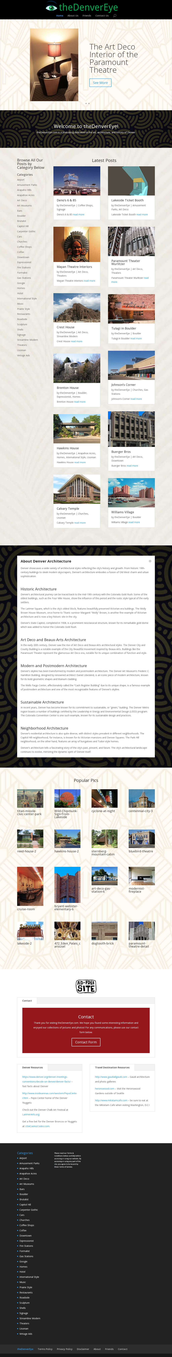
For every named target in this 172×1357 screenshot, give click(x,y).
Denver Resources (32, 1067)
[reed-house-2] (30, 847)
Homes (21, 288)
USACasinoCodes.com (37, 1126)
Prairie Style (23, 308)
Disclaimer (83, 1349)
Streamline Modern (27, 339)
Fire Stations (24, 267)
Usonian (21, 350)
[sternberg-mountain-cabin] (105, 847)
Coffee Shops (24, 246)
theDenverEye (67, 205)
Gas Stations (24, 277)
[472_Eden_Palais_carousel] (67, 939)
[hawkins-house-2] (67, 847)
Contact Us (102, 15)
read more (78, 214)
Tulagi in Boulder (123, 328)
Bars (19, 210)
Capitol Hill (23, 226)
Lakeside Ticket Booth (127, 200)
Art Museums (24, 205)
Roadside (22, 319)
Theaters (22, 345)
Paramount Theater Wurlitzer (125, 262)
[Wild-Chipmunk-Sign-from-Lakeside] (67, 806)
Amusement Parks (27, 184)
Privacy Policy (65, 1349)
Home (59, 15)
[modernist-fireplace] (142, 884)
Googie (21, 283)
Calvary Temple (68, 508)
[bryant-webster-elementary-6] (67, 902)
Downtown (23, 257)
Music (20, 303)
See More (100, 82)
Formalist (22, 272)
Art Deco (22, 200)
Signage (21, 334)
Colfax (20, 252)
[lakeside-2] (30, 939)
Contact (27, 1000)
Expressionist (24, 262)
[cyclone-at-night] (105, 806)
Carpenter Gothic (26, 231)
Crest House (65, 327)
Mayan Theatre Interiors (74, 267)
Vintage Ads (23, 355)
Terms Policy (45, 1349)
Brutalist (21, 221)
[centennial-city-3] (142, 806)
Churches (22, 241)
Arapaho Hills (24, 189)
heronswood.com (104, 1088)
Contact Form (86, 1042)
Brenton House (68, 388)
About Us (73, 15)
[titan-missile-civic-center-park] (30, 806)
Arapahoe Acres (25, 195)
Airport (21, 179)
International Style (27, 298)
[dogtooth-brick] (105, 939)
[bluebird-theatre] (142, 847)
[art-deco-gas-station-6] (105, 884)
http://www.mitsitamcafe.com (111, 1100)
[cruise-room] (30, 905)
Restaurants (23, 314)
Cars (19, 236)
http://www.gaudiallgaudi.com (111, 1076)
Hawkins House (68, 448)
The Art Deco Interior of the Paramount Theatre (113, 58)
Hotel (20, 293)
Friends (87, 15)
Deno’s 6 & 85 (66, 200)
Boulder (21, 215)
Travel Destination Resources (112, 1067)
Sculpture (22, 324)
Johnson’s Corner (123, 385)
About (97, 1349)
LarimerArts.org (30, 1114)
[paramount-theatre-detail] (142, 939)
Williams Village (122, 512)
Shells (20, 329)
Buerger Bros (121, 452)
